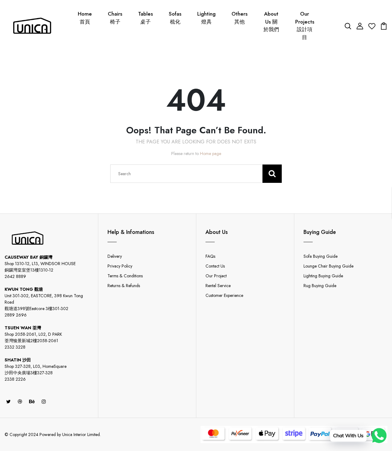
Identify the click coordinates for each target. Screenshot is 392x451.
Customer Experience (224, 295)
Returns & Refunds (123, 286)
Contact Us (215, 266)
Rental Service (218, 286)
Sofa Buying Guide (320, 256)
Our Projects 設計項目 (304, 25)
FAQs (210, 256)
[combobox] (196, 174)
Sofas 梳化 (175, 17)
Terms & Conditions (125, 276)
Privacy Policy (119, 266)
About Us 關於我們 (271, 21)
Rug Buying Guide (319, 286)
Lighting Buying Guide (323, 276)
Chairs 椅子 (115, 17)
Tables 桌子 (145, 17)
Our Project (216, 276)
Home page (210, 153)
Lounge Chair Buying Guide (328, 266)
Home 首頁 (85, 17)
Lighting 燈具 (206, 17)
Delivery (114, 256)
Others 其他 (239, 17)
